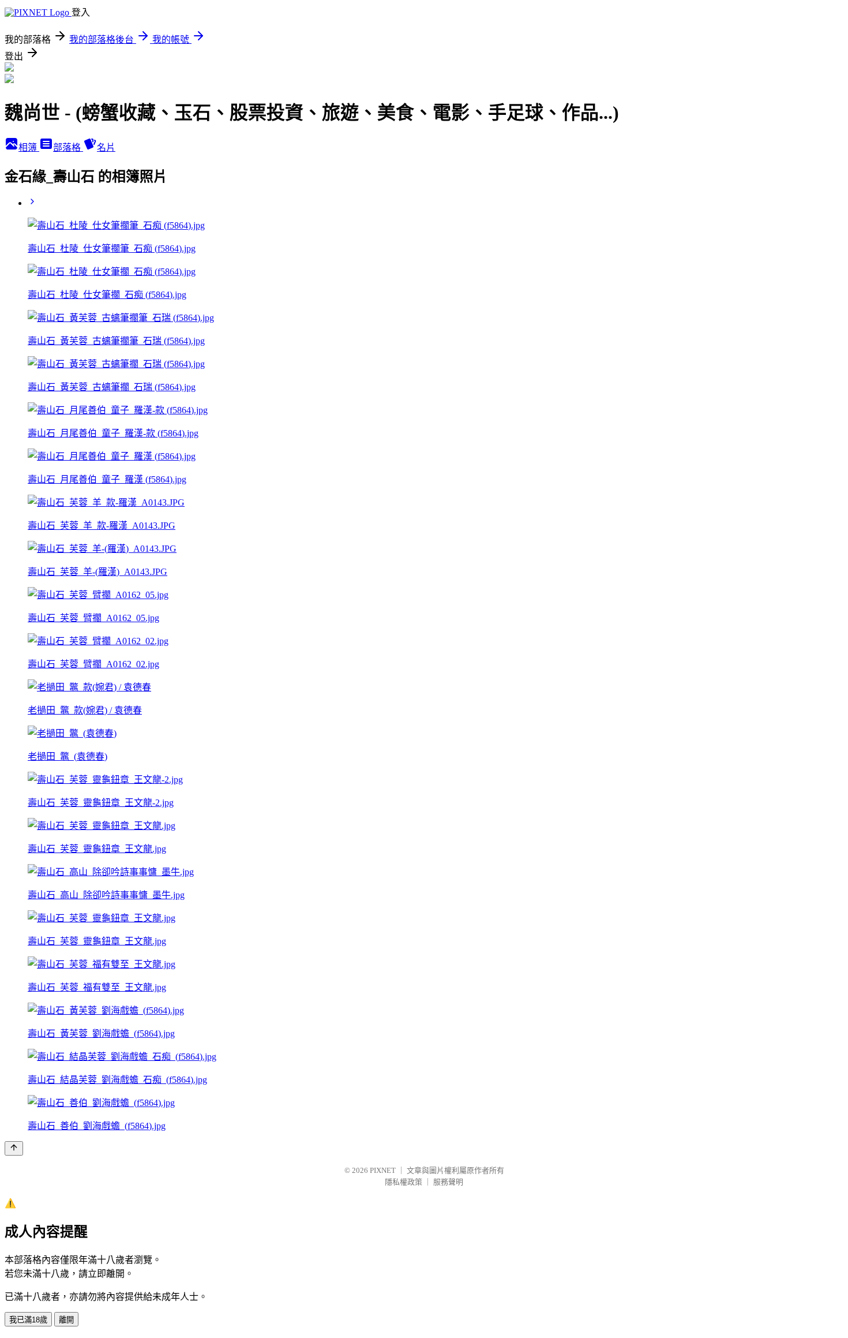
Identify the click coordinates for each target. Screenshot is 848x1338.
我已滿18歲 (28, 1319)
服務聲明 (448, 1182)
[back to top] (14, 1148)
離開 (66, 1319)
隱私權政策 (403, 1182)
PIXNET (383, 1170)
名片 (106, 147)
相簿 (28, 147)
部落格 (68, 147)
